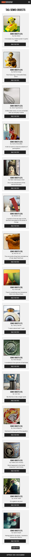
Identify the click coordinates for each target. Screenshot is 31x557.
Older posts (15, 548)
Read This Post (15, 44)
